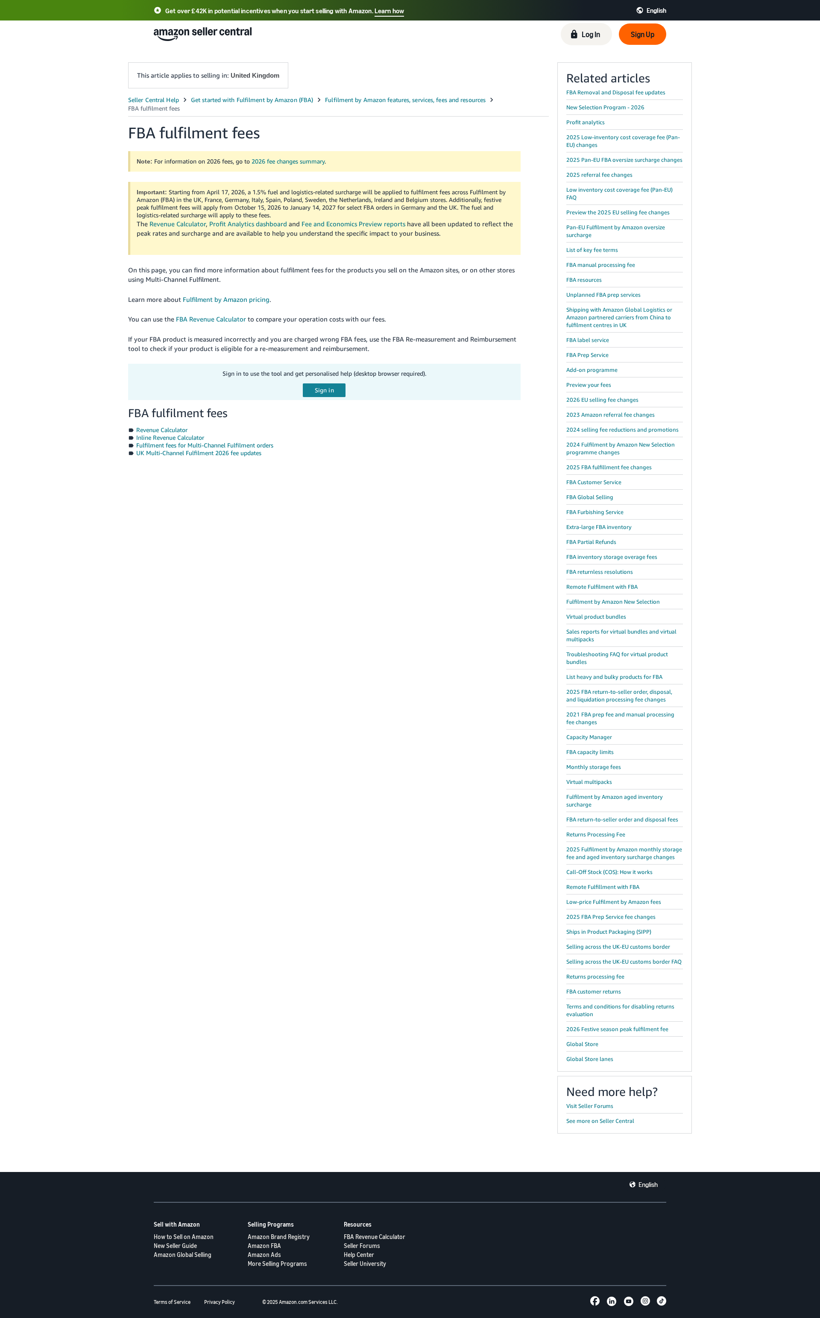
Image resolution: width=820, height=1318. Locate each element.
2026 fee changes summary (288, 161)
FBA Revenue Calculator (211, 319)
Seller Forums (362, 1245)
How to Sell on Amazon (184, 1236)
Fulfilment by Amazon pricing (226, 299)
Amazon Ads (264, 1254)
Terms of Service (172, 1302)
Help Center (359, 1254)
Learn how (389, 10)
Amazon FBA (264, 1245)
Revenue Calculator (177, 224)
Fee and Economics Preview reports (353, 224)
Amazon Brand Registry (279, 1236)
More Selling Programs (277, 1263)
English (648, 1184)
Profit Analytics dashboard (248, 224)
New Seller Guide (175, 1245)
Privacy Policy (219, 1302)
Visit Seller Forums (589, 1105)
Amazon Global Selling (182, 1254)
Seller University (365, 1263)
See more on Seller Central (600, 1120)
